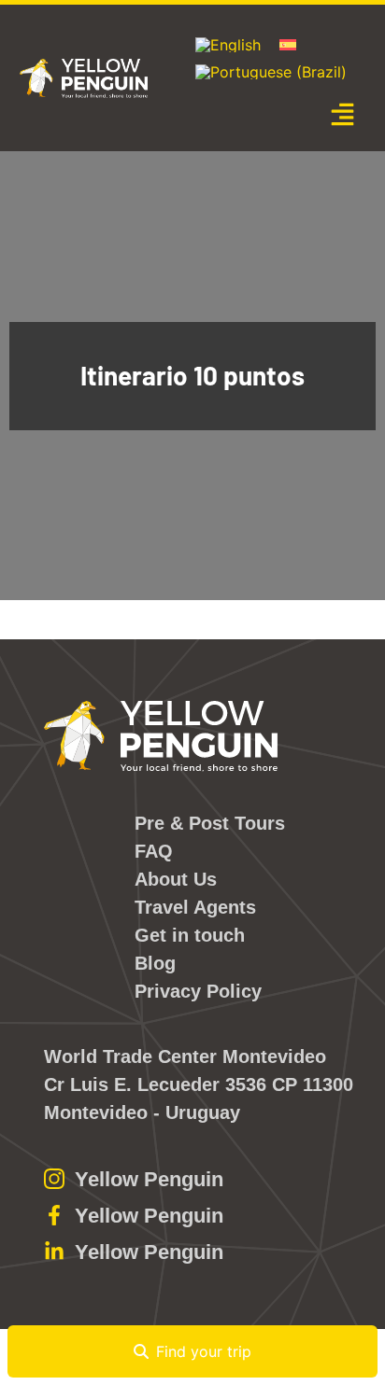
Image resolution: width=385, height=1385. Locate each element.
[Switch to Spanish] (288, 44)
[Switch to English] (228, 45)
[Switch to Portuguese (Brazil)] (271, 71)
